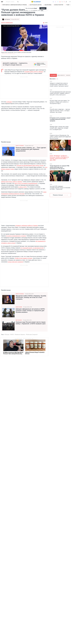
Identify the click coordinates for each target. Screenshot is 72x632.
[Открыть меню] (2, 1)
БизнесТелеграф (58, 4)
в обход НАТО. (22, 187)
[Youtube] (60, 2)
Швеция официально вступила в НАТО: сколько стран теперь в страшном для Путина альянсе (30, 310)
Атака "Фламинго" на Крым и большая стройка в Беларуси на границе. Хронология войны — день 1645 (59, 158)
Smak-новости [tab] (61, 75)
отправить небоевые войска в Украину (26, 225)
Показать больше (58, 195)
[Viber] (55, 1)
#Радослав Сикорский (31, 334)
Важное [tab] (68, 75)
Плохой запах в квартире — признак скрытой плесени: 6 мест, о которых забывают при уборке (60, 111)
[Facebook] (53, 2)
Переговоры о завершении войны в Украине (14, 4)
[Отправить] (17, 2)
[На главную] (36, 1)
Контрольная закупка (36, 4)
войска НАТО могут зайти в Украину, (11, 181)
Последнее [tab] (53, 75)
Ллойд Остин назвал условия (23, 258)
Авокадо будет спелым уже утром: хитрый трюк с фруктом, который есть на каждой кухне (59, 128)
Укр (70, 1)
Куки (35, 8)
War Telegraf (19, 320)
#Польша (6, 334)
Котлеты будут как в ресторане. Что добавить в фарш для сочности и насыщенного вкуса (59, 102)
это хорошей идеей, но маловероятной (32, 248)
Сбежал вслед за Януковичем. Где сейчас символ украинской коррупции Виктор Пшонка (60, 137)
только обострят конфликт (15, 262)
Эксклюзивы (47, 4)
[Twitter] (62, 2)
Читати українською (7, 22)
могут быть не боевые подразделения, (26, 183)
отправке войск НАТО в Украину (33, 71)
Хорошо (43, 8)
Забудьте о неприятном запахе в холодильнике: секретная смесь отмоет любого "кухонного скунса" (59, 85)
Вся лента (52, 78)
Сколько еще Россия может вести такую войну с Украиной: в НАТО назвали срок (30, 322)
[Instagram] (64, 2)
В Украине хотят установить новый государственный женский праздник (60, 119)
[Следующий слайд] (70, 4)
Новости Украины (20, 145)
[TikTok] (66, 2)
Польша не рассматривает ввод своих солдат (30, 165)
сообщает (9, 102)
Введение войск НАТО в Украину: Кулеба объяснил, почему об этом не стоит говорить (31, 297)
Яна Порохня (7, 19)
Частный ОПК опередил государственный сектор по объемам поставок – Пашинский (60, 188)
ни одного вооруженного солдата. (16, 236)
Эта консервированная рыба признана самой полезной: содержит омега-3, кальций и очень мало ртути (60, 93)
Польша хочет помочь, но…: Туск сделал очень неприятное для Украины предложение (31, 149)
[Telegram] (58, 2)
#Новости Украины (20, 334)
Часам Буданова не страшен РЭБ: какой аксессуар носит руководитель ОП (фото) (60, 167)
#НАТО (12, 334)
